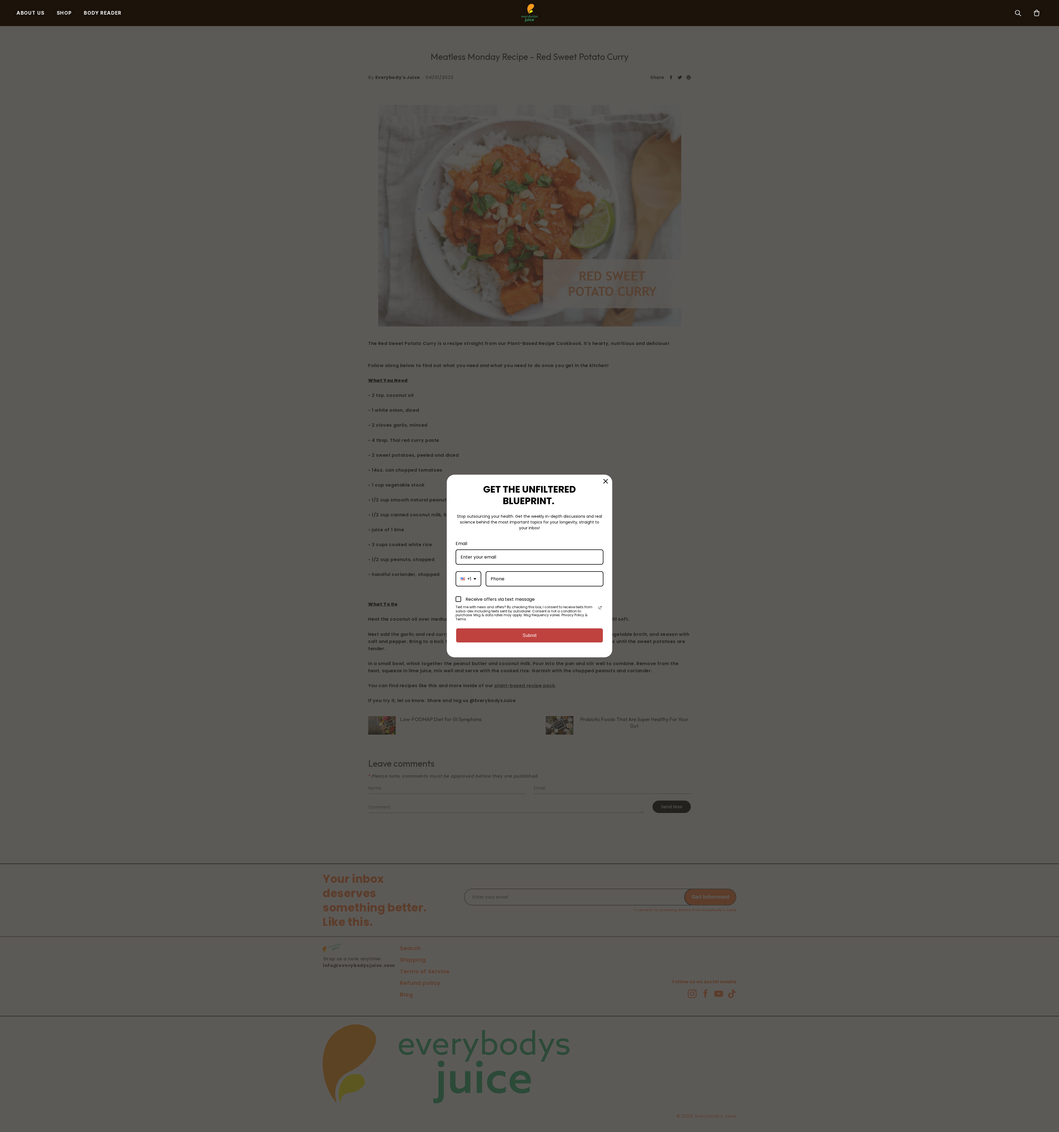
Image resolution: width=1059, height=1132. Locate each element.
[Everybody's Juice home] (529, 13)
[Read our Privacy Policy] (600, 607)
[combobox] (468, 578)
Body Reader (103, 13)
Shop (64, 13)
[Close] (605, 481)
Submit (529, 635)
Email (461, 543)
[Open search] (1018, 13)
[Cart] (1036, 13)
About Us (31, 13)
